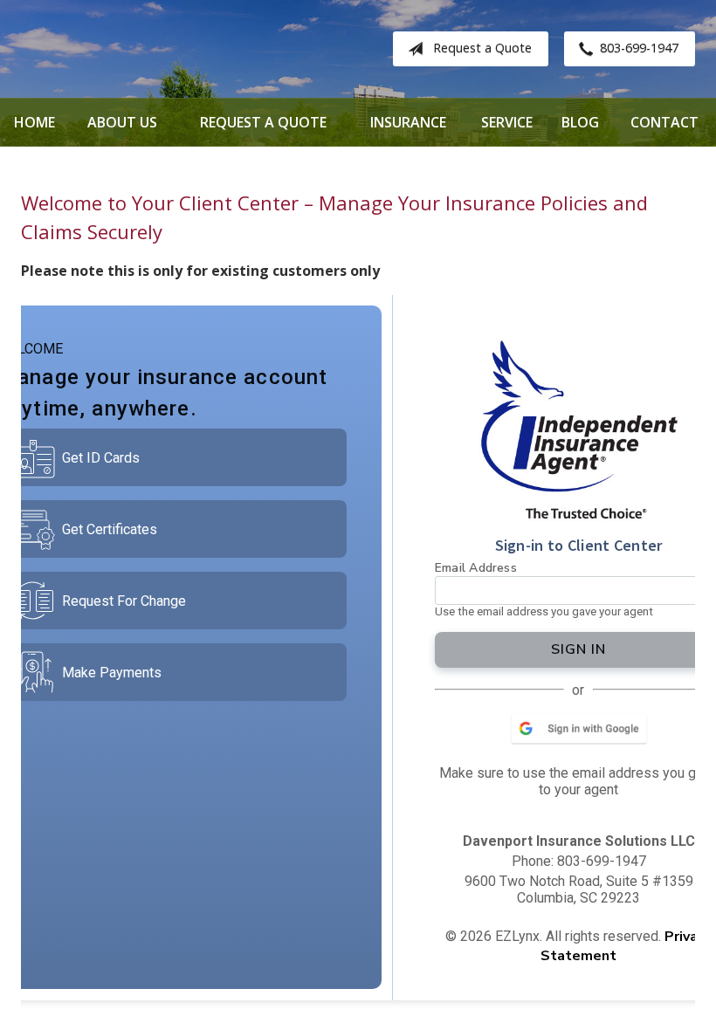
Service (507, 122)
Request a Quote (482, 47)
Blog (580, 122)
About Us (122, 122)
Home (34, 122)
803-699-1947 (639, 47)
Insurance (408, 122)
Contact (664, 122)
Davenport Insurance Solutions (160, 49)
